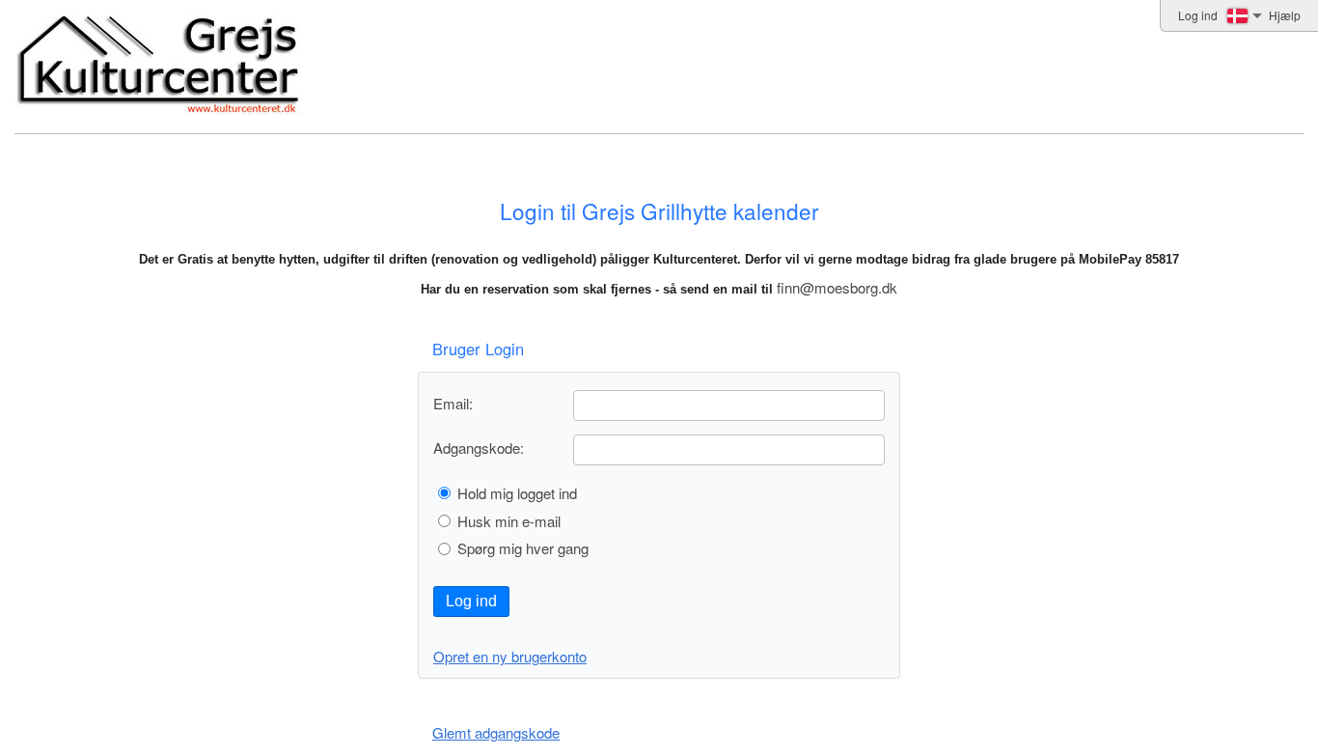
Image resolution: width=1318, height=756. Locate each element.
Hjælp (1285, 15)
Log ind (471, 601)
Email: (453, 403)
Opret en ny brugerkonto (510, 656)
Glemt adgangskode (496, 732)
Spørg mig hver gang (523, 548)
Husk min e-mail (509, 521)
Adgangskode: (478, 447)
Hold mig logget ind (517, 493)
